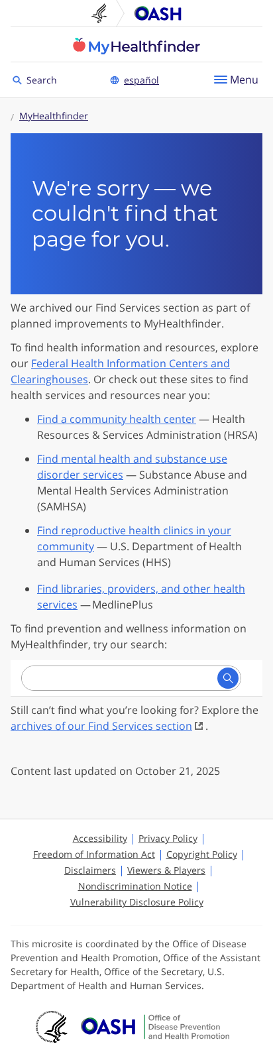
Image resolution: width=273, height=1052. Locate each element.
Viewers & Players (166, 870)
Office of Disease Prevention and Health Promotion (158, 13)
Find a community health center (116, 419)
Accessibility (100, 838)
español (141, 80)
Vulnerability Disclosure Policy (136, 902)
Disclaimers (90, 870)
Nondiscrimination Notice (135, 886)
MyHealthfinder (136, 45)
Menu (244, 79)
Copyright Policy (201, 854)
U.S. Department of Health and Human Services (104, 13)
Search (43, 79)
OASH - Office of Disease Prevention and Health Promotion (155, 1027)
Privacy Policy (167, 838)
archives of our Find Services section (101, 726)
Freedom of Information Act (94, 854)
